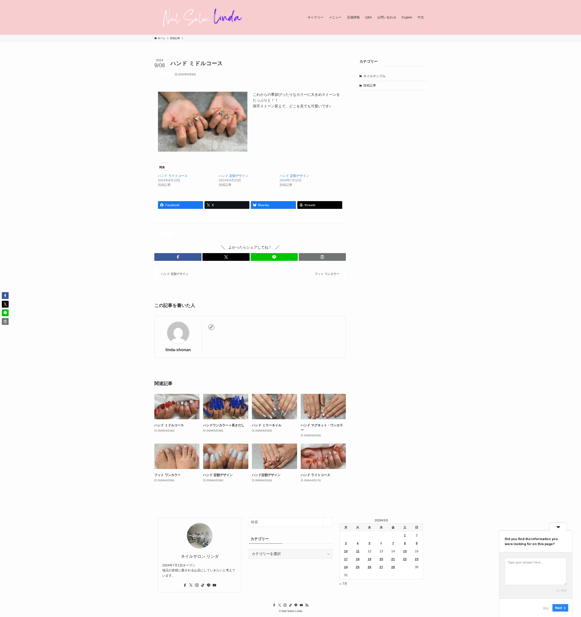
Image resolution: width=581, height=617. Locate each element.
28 (393, 567)
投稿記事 (166, 74)
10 (346, 551)
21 (393, 559)
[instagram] (196, 585)
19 (369, 559)
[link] (211, 327)
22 (405, 559)
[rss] (307, 605)
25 (357, 567)
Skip (546, 608)
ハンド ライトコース (172, 176)
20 (381, 559)
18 (357, 559)
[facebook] (185, 585)
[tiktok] (202, 585)
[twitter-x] (191, 585)
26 (369, 567)
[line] (208, 585)
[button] (178, 257)
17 (346, 559)
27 (381, 567)
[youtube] (214, 585)
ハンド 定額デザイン (233, 176)
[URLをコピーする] (322, 257)
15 (405, 551)
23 (417, 559)
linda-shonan (178, 350)
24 (346, 567)
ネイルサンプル (374, 76)
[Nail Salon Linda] (199, 17)
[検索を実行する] (327, 522)
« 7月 (343, 583)
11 (357, 551)
